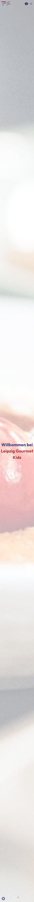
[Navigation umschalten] (31, 3)
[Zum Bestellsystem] (26, 3)
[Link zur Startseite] (6, 3)
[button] (3, 898)
